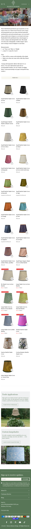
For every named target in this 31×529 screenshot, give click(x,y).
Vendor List (22, 67)
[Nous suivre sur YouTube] (20, 522)
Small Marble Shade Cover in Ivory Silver (8, 145)
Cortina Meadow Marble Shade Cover (22, 353)
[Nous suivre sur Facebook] (6, 522)
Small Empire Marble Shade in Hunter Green (7, 122)
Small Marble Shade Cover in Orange (8, 215)
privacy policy (20, 484)
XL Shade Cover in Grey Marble (7, 285)
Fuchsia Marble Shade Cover (21, 330)
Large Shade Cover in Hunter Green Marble (6, 307)
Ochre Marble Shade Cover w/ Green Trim (8, 376)
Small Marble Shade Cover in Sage (23, 192)
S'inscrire (25, 479)
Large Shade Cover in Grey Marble (23, 285)
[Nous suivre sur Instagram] (11, 522)
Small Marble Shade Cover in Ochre (23, 145)
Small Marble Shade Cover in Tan (23, 122)
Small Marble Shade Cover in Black (23, 99)
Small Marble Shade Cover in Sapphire (8, 238)
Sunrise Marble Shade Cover (6, 353)
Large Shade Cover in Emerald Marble (21, 307)
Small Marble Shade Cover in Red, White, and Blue (8, 261)
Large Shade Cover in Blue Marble (8, 330)
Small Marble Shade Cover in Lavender (23, 238)
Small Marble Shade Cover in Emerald (8, 192)
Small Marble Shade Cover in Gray (8, 99)
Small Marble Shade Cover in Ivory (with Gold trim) (23, 169)
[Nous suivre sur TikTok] (24, 522)
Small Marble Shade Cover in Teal (23, 215)
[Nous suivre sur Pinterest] (15, 522)
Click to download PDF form (11, 442)
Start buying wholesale (10, 404)
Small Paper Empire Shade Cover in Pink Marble (23, 261)
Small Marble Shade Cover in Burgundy (8, 169)
